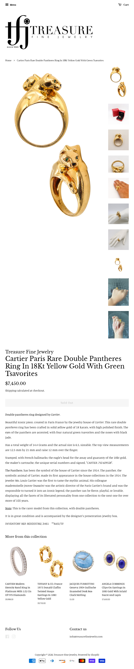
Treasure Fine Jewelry (65, 654)
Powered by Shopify (88, 654)
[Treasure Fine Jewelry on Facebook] (7, 637)
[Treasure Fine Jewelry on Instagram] (14, 637)
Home (8, 60)
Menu (12, 4)
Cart (126, 5)
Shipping (10, 390)
